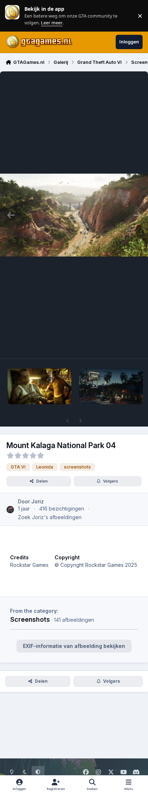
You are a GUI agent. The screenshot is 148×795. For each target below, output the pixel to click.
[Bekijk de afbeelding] (39, 386)
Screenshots (30, 619)
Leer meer (12, 15)
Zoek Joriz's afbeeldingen (50, 517)
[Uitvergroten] (74, 214)
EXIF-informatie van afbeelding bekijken (74, 646)
